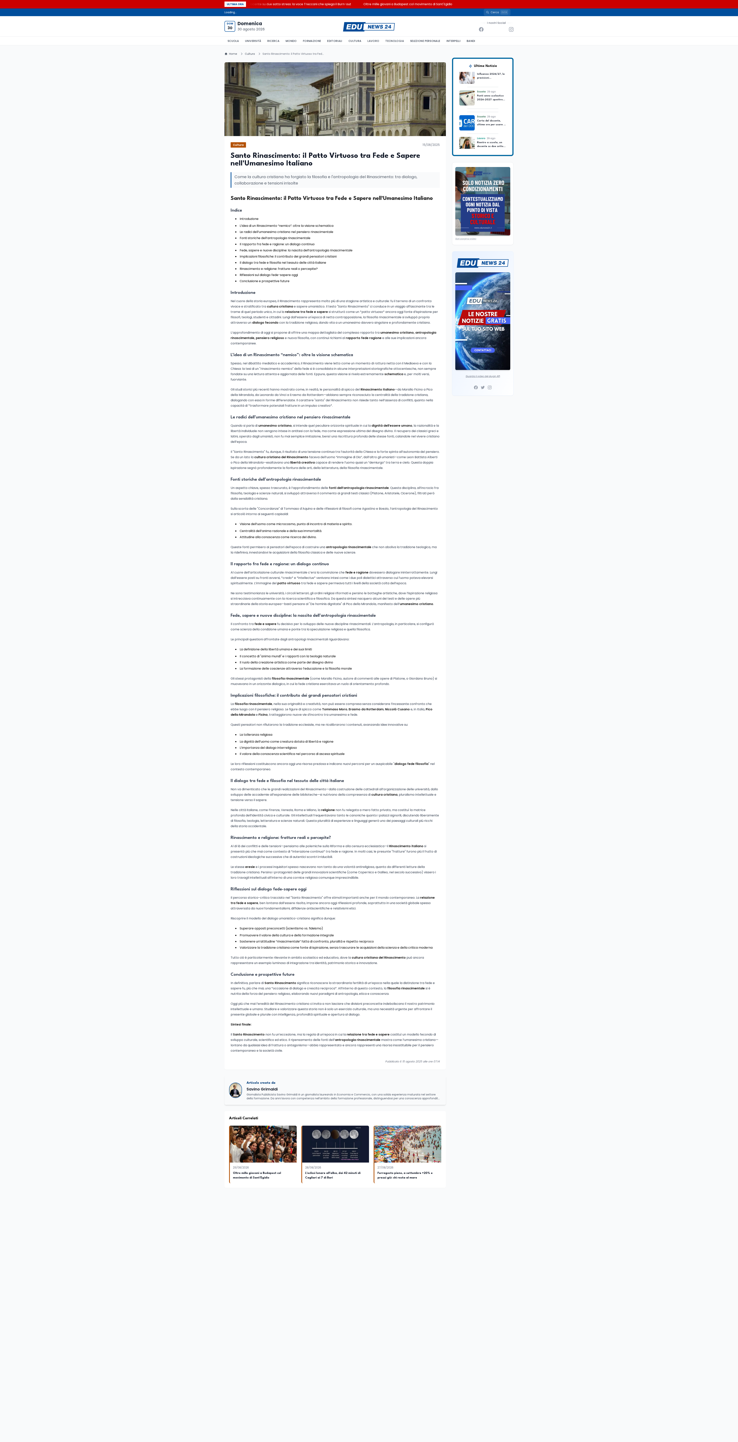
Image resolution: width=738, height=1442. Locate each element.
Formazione (312, 41)
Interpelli (453, 41)
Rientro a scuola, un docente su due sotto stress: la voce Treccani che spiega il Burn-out (443, 4)
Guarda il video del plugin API (483, 376)
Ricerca (273, 41)
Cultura (354, 41)
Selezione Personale (425, 41)
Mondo (291, 41)
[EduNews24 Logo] (369, 26)
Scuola (233, 41)
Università (253, 41)
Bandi (471, 41)
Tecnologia (394, 41)
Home (233, 54)
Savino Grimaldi (262, 1089)
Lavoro (373, 41)
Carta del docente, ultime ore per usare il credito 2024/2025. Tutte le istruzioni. (305, 4)
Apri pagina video (465, 238)
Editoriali (334, 41)
